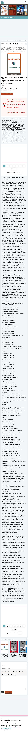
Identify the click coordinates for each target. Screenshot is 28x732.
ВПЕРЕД (14, 168)
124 (24, 165)
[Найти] (25, 2)
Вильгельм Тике (8, 83)
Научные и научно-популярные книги (17, 77)
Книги (6, 77)
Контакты (3, 726)
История (3, 78)
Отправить (8, 692)
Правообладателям (10, 726)
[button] (3, 672)
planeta (3, 2)
